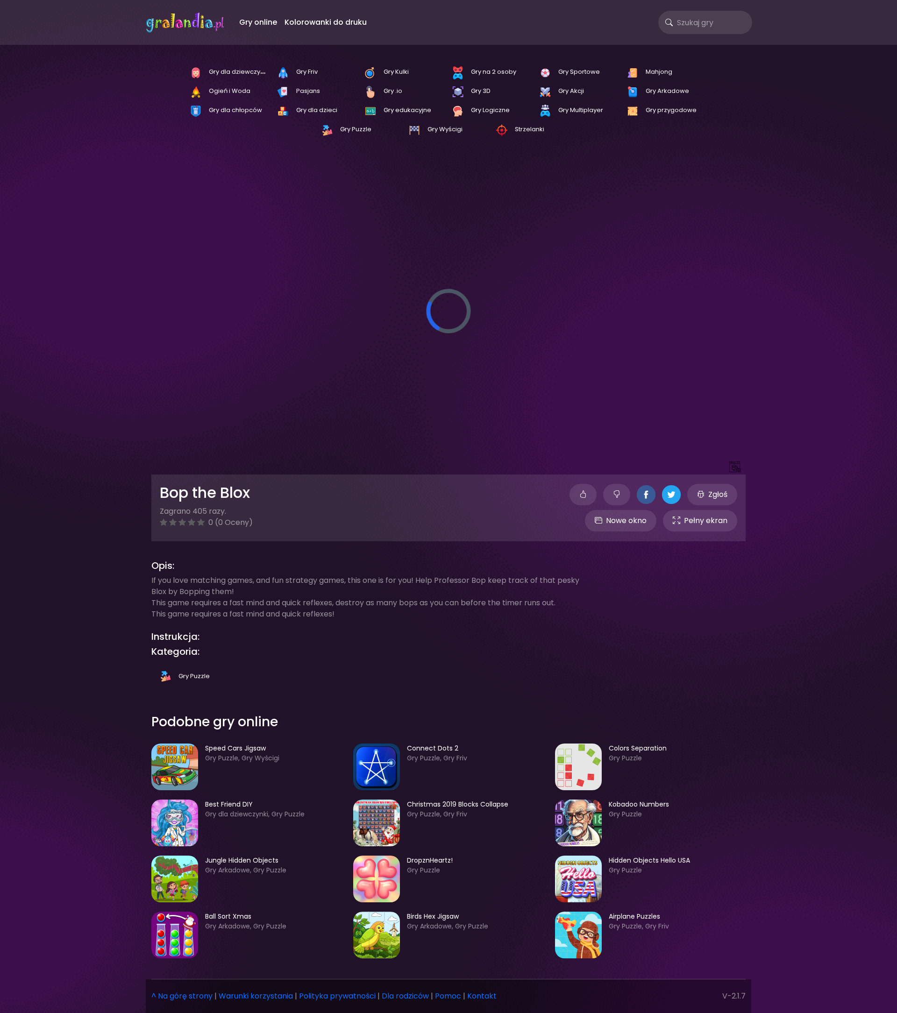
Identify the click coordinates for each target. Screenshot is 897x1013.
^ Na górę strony (182, 996)
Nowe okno (626, 520)
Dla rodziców (405, 996)
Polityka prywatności (337, 996)
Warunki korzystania (256, 996)
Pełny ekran (705, 520)
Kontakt (482, 996)
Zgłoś (717, 494)
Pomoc (448, 996)
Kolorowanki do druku (326, 22)
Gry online (258, 22)
